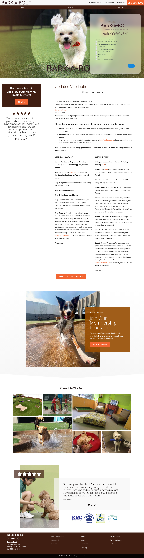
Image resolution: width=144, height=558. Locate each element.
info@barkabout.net (106, 140)
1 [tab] (89, 504)
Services (23, 7)
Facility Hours (115, 536)
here (103, 165)
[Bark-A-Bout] (16, 2)
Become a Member (100, 345)
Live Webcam (109, 2)
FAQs (111, 544)
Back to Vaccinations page (71, 276)
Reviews (54, 544)
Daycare (83, 540)
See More (21, 102)
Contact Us (119, 7)
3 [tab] (95, 504)
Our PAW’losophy (57, 536)
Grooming (84, 544)
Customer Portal (94, 2)
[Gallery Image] (27, 405)
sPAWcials (121, 2)
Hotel (83, 536)
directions (73, 172)
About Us (70, 7)
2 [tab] (92, 504)
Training (84, 548)
